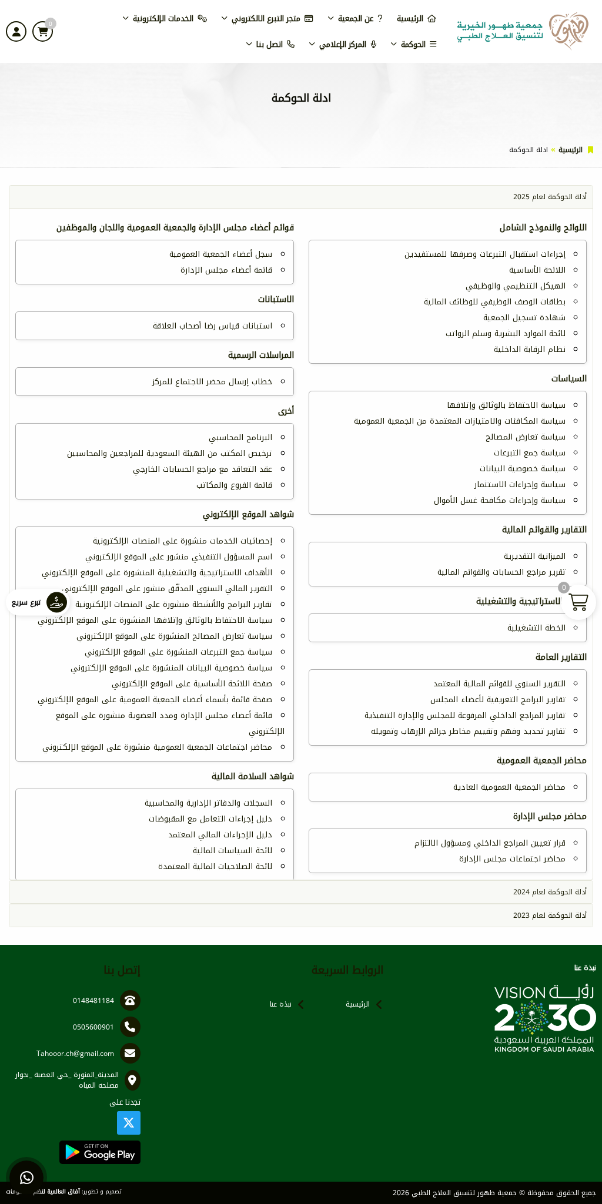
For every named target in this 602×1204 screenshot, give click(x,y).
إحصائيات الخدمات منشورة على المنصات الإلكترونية (182, 541)
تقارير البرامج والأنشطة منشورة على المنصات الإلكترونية (173, 604)
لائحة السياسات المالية (232, 850)
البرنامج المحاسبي (240, 437)
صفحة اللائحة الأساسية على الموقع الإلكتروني (192, 683)
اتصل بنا (269, 44)
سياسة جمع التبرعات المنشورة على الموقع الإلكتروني (178, 652)
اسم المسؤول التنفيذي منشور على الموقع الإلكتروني (178, 556)
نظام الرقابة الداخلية (530, 349)
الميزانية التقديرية (535, 556)
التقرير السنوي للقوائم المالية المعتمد (499, 683)
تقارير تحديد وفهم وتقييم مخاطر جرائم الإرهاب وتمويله (468, 731)
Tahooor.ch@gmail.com (75, 1053)
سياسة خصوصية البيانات (523, 468)
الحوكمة (413, 44)
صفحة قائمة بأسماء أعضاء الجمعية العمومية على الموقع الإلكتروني (155, 699)
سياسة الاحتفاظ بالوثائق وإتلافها (506, 405)
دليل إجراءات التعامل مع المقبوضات (210, 818)
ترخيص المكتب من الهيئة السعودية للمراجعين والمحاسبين (169, 453)
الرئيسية (410, 18)
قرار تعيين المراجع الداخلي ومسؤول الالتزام (490, 843)
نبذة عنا (281, 1004)
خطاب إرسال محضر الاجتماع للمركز (212, 381)
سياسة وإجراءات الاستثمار (520, 484)
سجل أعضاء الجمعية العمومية (220, 254)
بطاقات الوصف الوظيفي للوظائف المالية (495, 301)
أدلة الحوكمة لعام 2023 (550, 915)
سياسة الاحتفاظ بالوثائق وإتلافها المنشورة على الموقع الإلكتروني (155, 620)
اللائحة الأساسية (537, 270)
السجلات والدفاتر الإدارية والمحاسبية (208, 803)
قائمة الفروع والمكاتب (234, 485)
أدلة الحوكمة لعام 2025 (550, 197)
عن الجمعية (355, 18)
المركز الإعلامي (342, 44)
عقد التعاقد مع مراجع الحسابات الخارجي (202, 469)
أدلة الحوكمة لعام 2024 (550, 892)
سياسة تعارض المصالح (526, 437)
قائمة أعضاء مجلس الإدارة (226, 270)
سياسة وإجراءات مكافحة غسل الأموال (500, 500)
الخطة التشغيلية (536, 628)
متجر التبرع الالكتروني (266, 18)
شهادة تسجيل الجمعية (524, 317)
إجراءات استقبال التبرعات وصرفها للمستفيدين (485, 254)
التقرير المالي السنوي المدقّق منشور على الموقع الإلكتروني (167, 588)
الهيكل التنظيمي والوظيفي (516, 286)
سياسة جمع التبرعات (530, 452)
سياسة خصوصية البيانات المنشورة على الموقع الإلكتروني (171, 667)
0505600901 (93, 1027)
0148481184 (93, 1000)
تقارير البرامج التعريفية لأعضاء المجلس (498, 699)
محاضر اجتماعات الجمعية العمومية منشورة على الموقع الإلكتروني (157, 747)
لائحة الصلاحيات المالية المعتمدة (215, 866)
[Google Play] (99, 1152)
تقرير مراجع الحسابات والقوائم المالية (501, 572)
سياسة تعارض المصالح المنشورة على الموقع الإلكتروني (174, 636)
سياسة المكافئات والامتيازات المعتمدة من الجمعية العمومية (460, 421)
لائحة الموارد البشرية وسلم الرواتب (506, 333)
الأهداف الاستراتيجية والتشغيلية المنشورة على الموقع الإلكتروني (157, 572)
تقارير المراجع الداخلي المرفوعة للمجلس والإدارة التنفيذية (465, 715)
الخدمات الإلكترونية (163, 18)
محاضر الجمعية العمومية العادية (509, 787)
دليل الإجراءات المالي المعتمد (220, 834)
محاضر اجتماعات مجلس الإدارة (512, 858)
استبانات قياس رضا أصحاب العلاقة (212, 325)
